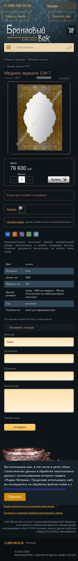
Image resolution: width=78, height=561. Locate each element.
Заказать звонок (15, 16)
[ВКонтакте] (7, 234)
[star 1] (25, 418)
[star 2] (29, 418)
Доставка (11, 209)
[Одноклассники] (14, 234)
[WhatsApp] (28, 234)
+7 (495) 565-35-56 (17, 5)
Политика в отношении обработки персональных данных (33, 512)
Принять (14, 497)
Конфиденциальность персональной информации (29, 506)
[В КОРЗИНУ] (58, 179)
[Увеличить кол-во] (13, 179)
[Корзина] (71, 30)
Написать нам (62, 16)
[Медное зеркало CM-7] (39, 118)
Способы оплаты (15, 221)
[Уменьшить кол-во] (29, 179)
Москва (52, 5)
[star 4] (39, 418)
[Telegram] (35, 234)
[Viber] (21, 234)
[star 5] (44, 418)
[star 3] (34, 418)
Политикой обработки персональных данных (34, 488)
